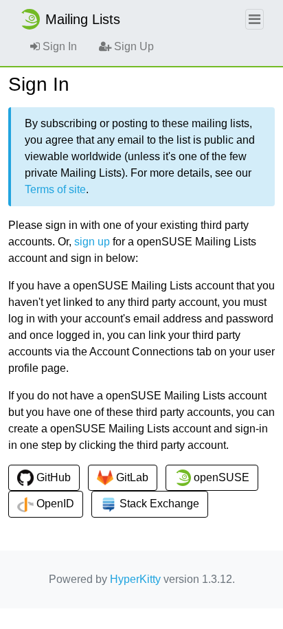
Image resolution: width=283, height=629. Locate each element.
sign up (92, 241)
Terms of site (55, 189)
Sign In (58, 46)
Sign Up (132, 46)
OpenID (54, 503)
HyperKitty (135, 579)
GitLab (130, 477)
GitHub (52, 477)
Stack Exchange (158, 503)
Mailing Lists (82, 19)
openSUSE (220, 477)
